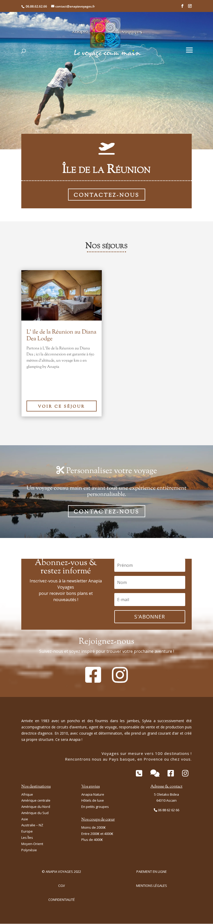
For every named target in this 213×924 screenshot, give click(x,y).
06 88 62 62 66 (168, 810)
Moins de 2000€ (93, 827)
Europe (27, 831)
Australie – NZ (32, 825)
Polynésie (29, 850)
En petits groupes (95, 806)
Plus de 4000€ (92, 839)
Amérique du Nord (35, 806)
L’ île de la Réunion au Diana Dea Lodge (61, 335)
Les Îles (27, 837)
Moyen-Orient (32, 843)
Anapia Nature (92, 794)
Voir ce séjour (61, 406)
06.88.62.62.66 (36, 6)
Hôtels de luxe (92, 800)
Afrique (27, 794)
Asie (24, 819)
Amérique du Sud (35, 812)
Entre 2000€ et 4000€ (97, 833)
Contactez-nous (106, 195)
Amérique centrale (35, 800)
